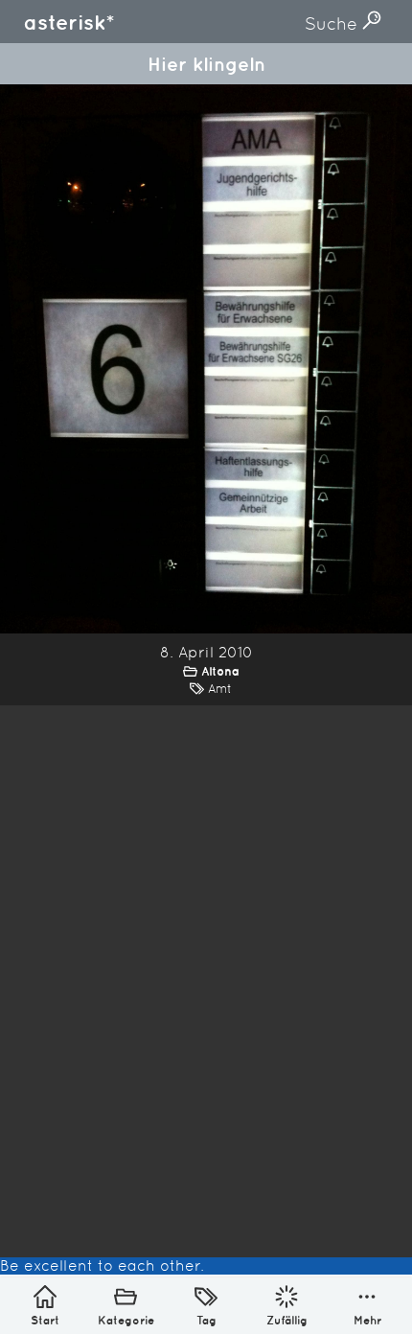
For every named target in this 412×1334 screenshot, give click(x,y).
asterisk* (69, 22)
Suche (333, 23)
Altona (220, 671)
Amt (220, 688)
